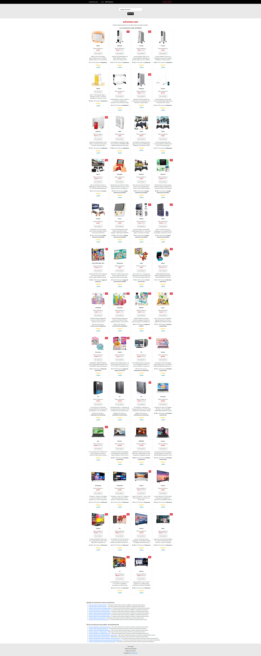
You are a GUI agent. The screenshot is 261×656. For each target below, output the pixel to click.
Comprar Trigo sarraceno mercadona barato (100, 608)
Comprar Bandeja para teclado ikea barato (100, 633)
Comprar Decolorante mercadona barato (99, 610)
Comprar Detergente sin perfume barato (99, 636)
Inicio (102, 2)
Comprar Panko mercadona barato (98, 605)
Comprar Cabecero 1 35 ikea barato (98, 632)
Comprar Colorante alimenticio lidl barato (99, 630)
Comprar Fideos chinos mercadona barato (99, 616)
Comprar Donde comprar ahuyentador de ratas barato (103, 635)
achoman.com (93, 2)
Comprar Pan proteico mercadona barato (99, 611)
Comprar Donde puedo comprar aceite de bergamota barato (104, 638)
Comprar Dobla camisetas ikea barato (98, 628)
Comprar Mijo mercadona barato (97, 618)
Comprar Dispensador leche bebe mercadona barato (102, 641)
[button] (109, 2)
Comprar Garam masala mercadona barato (100, 613)
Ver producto (98, 53)
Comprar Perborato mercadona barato (99, 619)
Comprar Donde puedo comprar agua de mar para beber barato (105, 640)
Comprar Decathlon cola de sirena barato (99, 627)
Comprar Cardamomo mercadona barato (99, 614)
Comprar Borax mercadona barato (97, 606)
